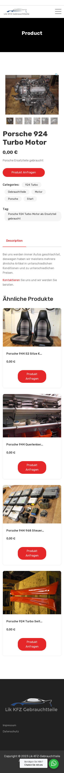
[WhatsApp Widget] (54, 763)
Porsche (13, 198)
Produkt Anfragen (24, 172)
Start (30, 198)
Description (14, 240)
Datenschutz (11, 731)
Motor (38, 191)
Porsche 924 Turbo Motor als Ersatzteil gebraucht (32, 216)
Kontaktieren (11, 280)
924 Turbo (31, 184)
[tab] (14, 241)
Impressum (9, 725)
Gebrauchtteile (17, 191)
